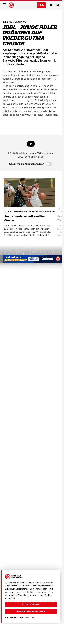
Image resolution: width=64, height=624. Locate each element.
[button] (58, 5)
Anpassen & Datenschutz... (18, 617)
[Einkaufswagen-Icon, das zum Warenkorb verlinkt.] (51, 5)
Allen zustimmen (31, 604)
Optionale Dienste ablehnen (30, 611)
